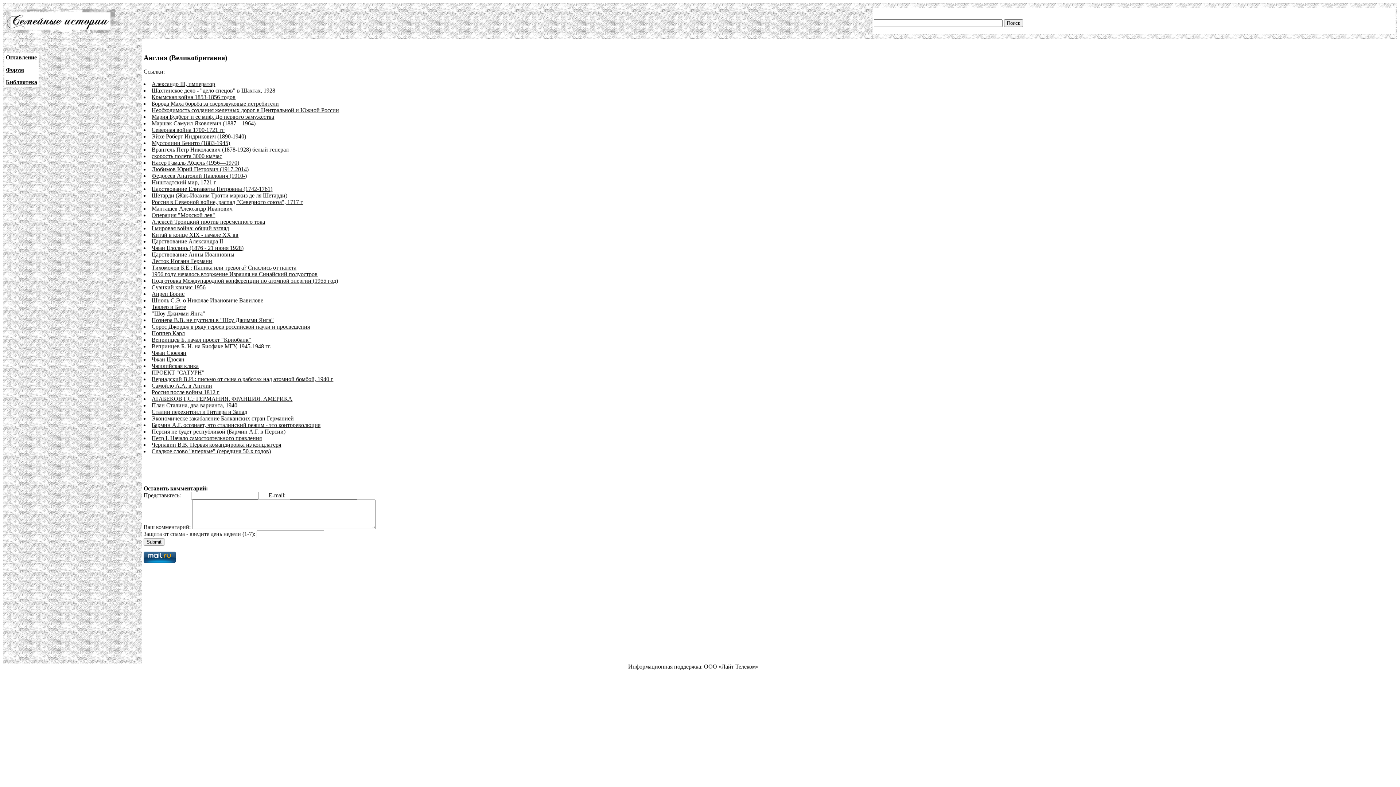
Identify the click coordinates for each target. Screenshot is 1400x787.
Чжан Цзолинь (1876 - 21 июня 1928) (198, 248)
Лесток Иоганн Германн (182, 261)
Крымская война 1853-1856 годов (194, 97)
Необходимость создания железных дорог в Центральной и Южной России (245, 110)
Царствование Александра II (187, 241)
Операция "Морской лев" (183, 215)
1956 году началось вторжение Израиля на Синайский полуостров (235, 274)
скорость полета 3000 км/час (187, 156)
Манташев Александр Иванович (192, 208)
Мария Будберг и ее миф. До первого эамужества (213, 117)
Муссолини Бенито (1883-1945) (191, 143)
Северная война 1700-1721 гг (188, 130)
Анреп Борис (168, 294)
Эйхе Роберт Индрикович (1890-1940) (199, 136)
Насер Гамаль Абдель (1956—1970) (195, 163)
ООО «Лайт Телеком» (731, 666)
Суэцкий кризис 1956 (179, 287)
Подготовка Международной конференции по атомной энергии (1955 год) (245, 281)
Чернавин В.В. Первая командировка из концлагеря (216, 445)
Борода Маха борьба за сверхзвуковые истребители (215, 104)
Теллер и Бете (169, 307)
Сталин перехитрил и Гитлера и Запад (199, 412)
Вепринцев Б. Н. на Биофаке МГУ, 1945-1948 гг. (211, 346)
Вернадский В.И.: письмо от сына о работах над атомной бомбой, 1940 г (242, 379)
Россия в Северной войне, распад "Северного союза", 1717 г (227, 202)
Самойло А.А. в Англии (182, 386)
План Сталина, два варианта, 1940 (194, 405)
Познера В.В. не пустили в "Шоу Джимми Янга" (213, 320)
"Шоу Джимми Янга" (178, 313)
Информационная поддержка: (666, 666)
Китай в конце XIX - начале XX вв (195, 235)
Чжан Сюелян (169, 353)
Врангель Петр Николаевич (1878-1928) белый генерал (220, 149)
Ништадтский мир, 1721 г (184, 182)
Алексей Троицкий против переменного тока (208, 222)
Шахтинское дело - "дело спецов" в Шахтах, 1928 (213, 90)
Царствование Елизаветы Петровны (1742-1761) (212, 189)
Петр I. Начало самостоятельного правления (207, 438)
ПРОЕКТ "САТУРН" (178, 372)
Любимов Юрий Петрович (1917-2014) (200, 169)
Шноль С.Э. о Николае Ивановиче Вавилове (207, 300)
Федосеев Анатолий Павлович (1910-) (199, 176)
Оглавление (21, 57)
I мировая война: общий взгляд (190, 228)
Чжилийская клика (175, 366)
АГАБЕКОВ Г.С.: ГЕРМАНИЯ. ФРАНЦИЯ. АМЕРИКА (222, 399)
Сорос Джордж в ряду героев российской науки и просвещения (231, 327)
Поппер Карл (168, 333)
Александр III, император (183, 84)
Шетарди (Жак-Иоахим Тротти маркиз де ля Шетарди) (219, 195)
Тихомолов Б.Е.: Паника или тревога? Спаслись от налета (224, 268)
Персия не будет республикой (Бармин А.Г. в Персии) (218, 431)
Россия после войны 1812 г (185, 392)
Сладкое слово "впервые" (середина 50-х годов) (211, 451)
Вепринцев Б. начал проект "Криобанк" (201, 340)
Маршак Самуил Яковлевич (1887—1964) (204, 123)
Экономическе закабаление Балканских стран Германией (223, 418)
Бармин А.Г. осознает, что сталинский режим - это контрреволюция (236, 425)
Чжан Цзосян (168, 359)
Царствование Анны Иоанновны (193, 254)
